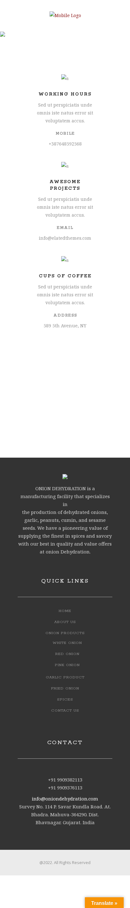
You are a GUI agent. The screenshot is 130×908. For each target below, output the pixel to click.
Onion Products (65, 633)
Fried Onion (65, 688)
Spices (65, 699)
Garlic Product (65, 677)
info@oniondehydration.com (65, 798)
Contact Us (65, 710)
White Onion (67, 642)
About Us (65, 622)
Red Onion (67, 654)
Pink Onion (67, 665)
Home (65, 610)
